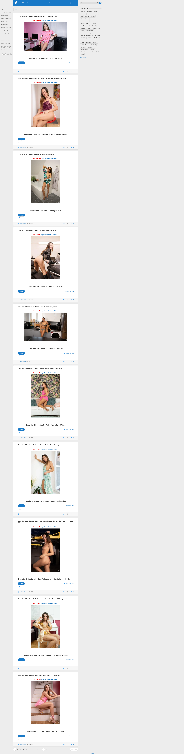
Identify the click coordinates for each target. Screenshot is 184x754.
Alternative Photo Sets (6, 27)
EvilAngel (92, 21)
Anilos (95, 11)
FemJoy (98, 21)
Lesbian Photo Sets (5, 40)
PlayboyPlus (83, 40)
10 (40, 749)
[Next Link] (76, 749)
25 (46, 749)
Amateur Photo (4, 24)
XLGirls (82, 54)
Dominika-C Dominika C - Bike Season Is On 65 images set (37, 230)
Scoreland (95, 42)
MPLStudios (83, 28)
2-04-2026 (31, 361)
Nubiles (82, 30)
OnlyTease (83, 37)
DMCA (92, 753)
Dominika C (54, 20)
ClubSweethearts (84, 18)
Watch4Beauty (84, 51)
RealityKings (88, 42)
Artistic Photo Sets (5, 30)
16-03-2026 (31, 668)
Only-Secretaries (93, 33)
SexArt (82, 44)
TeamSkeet (90, 47)
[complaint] (64, 71)
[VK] (3, 54)
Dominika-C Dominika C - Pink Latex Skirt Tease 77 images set (39, 675)
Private (82, 42)
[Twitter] (5, 54)
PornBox (90, 40)
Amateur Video (4, 21)
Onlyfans (83, 35)
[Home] (16, 9)
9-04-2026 (31, 299)
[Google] (11, 54)
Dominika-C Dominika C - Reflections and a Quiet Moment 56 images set (42, 599)
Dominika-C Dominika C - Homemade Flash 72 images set (37, 16)
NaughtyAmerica (96, 28)
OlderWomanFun (90, 30)
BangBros (87, 16)
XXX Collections (4, 15)
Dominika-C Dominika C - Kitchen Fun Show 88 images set (37, 307)
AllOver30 (83, 11)
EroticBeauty (93, 18)
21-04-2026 (31, 71)
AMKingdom (89, 11)
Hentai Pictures (4, 37)
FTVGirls (83, 23)
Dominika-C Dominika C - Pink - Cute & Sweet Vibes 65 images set (40, 369)
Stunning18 (93, 44)
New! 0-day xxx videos (6, 18)
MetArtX (94, 25)
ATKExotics (90, 14)
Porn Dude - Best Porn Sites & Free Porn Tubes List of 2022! (6, 48)
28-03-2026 (31, 437)
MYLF (89, 28)
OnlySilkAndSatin (96, 35)
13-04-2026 (31, 223)
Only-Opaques (84, 33)
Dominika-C (47, 20)
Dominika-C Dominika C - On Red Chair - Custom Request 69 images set (42, 78)
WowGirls (98, 51)
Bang (82, 16)
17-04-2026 (31, 147)
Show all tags (83, 57)
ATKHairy (96, 14)
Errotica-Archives (84, 21)
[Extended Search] (97, 3)
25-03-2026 (31, 514)
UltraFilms (92, 49)
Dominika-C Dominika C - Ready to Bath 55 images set (36, 154)
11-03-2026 (31, 744)
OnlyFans (88, 35)
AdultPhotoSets (23, 71)
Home (50, 2)
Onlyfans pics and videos (6, 9)
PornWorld (95, 40)
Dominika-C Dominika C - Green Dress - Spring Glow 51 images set (40, 445)
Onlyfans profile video (6, 12)
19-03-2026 (31, 591)
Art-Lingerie (83, 14)
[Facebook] (8, 54)
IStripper (94, 23)
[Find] (100, 3)
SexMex (87, 44)
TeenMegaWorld (84, 49)
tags (42, 20)
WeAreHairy (91, 51)
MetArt (89, 25)
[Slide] (45, 50)
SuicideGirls (83, 47)
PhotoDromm (97, 37)
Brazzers (93, 16)
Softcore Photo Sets (5, 43)
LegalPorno (83, 25)
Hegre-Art (88, 23)
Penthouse (89, 37)
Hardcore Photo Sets (5, 33)
